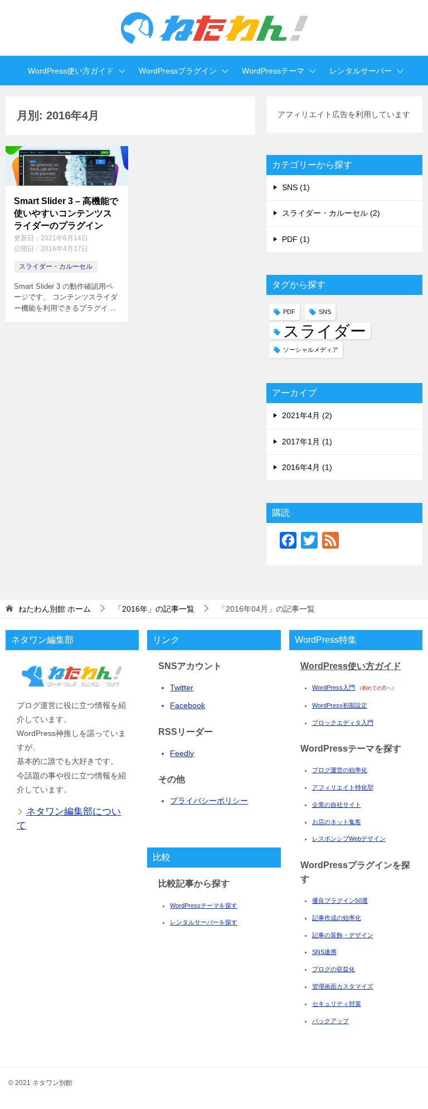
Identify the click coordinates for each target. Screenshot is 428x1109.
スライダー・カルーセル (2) (331, 213)
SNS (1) (296, 187)
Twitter (181, 687)
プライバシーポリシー (209, 800)
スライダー (324, 331)
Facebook (187, 705)
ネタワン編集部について (69, 818)
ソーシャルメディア (310, 349)
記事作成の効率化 (336, 917)
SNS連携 (324, 951)
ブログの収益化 (333, 969)
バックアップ (330, 1021)
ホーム (54, 608)
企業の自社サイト (336, 804)
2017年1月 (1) (307, 441)
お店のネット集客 (336, 822)
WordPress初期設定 (339, 705)
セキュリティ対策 (336, 1003)
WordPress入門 (333, 687)
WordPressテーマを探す (203, 905)
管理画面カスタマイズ (342, 986)
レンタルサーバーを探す (203, 922)
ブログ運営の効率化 (339, 770)
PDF (289, 311)
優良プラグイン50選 (340, 900)
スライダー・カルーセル (56, 266)
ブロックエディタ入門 (342, 722)
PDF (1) (296, 239)
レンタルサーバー (360, 70)
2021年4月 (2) (307, 415)
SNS (325, 311)
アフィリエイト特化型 (342, 787)
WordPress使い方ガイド (71, 70)
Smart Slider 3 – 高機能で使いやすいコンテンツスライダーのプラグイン (66, 213)
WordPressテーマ (273, 70)
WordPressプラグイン (178, 70)
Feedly (182, 753)
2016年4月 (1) (307, 467)
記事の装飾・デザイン (342, 935)
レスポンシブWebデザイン (349, 838)
